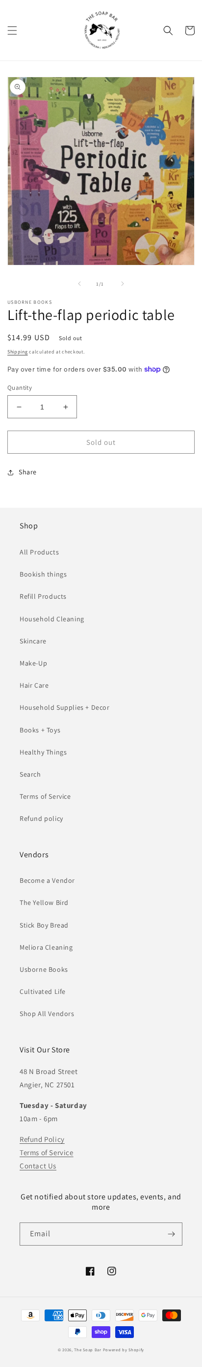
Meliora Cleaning (46, 947)
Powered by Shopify (124, 1349)
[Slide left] (79, 283)
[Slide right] (122, 283)
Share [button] (28, 471)
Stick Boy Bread (44, 925)
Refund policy (41, 818)
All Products (39, 552)
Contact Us (38, 1165)
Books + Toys (40, 730)
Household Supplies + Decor (65, 707)
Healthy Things (43, 752)
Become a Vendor (47, 880)
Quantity (19, 387)
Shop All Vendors (47, 1013)
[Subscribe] (171, 1234)
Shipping (17, 352)
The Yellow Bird (44, 902)
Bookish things (43, 574)
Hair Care (34, 685)
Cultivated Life (43, 991)
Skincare (33, 641)
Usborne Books (44, 969)
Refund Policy (42, 1139)
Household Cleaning (52, 618)
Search (30, 774)
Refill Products (43, 596)
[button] (12, 30)
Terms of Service (45, 796)
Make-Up (33, 663)
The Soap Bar (88, 1349)
